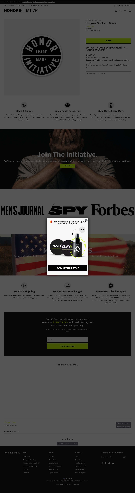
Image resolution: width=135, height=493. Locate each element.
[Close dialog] (86, 220)
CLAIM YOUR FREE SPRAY (67, 268)
